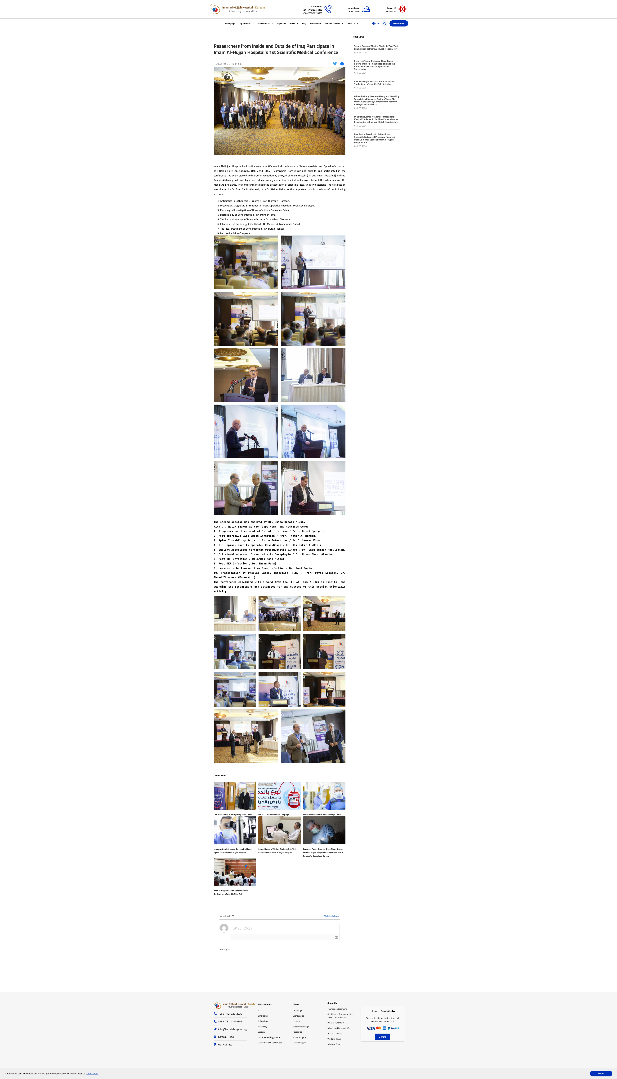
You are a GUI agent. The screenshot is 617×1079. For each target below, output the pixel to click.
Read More (354, 11)
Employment (316, 23)
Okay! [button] (601, 1073)
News (292, 23)
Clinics (296, 1004)
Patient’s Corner (332, 23)
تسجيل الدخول (332, 916)
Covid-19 (391, 8)
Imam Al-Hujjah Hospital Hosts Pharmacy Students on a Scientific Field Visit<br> (374, 82)
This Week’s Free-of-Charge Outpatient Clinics (233, 814)
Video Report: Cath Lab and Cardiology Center (322, 814)
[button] (384, 23)
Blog (304, 23)
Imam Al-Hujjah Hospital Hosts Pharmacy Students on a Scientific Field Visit (231, 892)
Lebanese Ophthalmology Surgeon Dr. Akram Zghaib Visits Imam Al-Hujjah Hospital (232, 850)
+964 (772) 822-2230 (312, 10)
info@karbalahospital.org (232, 1029)
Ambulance (353, 8)
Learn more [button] (92, 1073)
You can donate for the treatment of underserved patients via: (382, 1019)
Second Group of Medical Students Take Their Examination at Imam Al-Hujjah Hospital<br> (376, 47)
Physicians (281, 23)
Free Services (264, 23)
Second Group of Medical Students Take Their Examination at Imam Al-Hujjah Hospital (277, 850)
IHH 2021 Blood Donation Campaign (273, 814)
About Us (351, 23)
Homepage (230, 23)
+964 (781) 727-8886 (312, 13)
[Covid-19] (402, 9)
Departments (245, 23)
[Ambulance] (366, 9)
